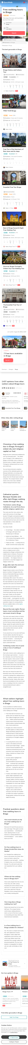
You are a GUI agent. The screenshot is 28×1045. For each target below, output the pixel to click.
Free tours (4, 369)
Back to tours (15, 1037)
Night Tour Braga (14, 1017)
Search (14, 33)
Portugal (11, 369)
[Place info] (24, 15)
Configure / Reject (14, 1042)
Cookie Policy (13, 1032)
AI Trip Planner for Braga (13, 963)
